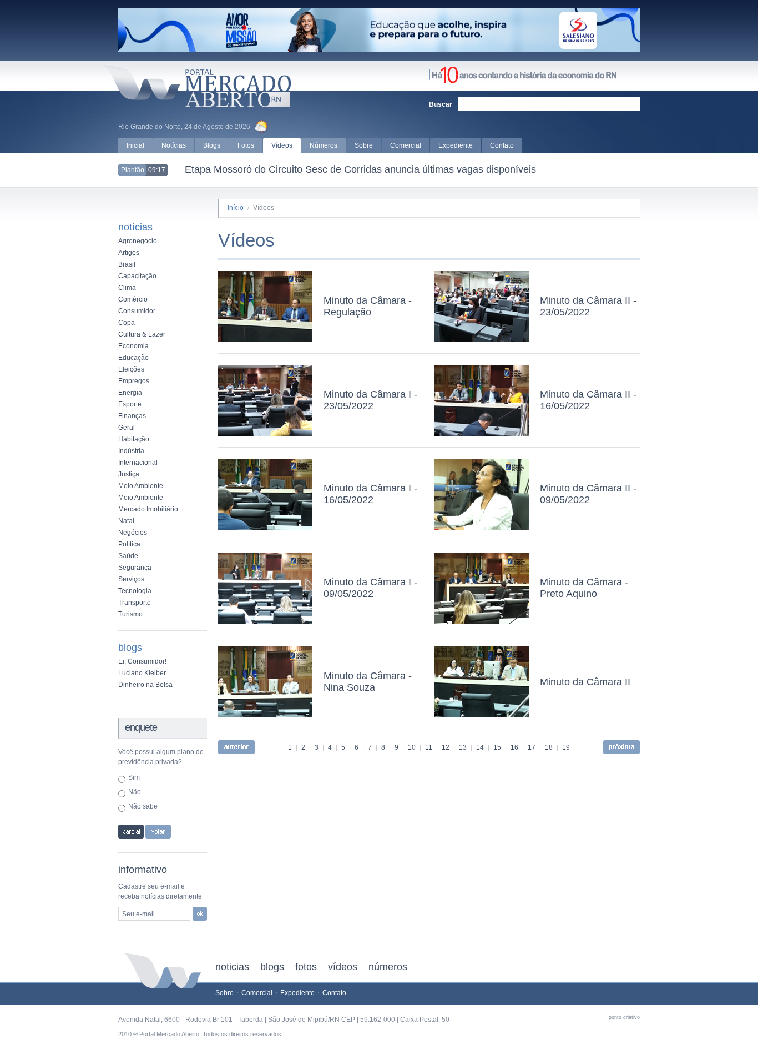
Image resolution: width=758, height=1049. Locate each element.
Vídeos (281, 145)
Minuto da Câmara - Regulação (368, 306)
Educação (133, 358)
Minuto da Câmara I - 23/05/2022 (370, 400)
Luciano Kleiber (142, 673)
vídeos (342, 967)
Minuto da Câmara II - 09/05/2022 (588, 494)
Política (129, 544)
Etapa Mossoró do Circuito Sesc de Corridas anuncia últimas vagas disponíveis (360, 169)
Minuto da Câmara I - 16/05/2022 (370, 494)
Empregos (133, 381)
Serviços (131, 579)
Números (323, 145)
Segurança (134, 567)
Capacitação (137, 276)
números (387, 967)
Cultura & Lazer (141, 334)
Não (134, 792)
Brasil (126, 264)
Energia (130, 392)
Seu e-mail (138, 914)
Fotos (245, 145)
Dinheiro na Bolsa (145, 685)
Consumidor (136, 311)
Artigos (128, 253)
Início (236, 208)
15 (497, 747)
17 (531, 747)
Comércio (133, 299)
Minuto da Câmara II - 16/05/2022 (588, 400)
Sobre (364, 145)
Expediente (455, 145)
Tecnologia (134, 591)
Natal (126, 521)
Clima (127, 288)
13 (463, 747)
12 (445, 747)
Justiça (128, 474)
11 (428, 747)
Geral (126, 427)
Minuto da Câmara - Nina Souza (368, 681)
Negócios (132, 532)
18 (549, 747)
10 (412, 747)
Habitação (133, 439)
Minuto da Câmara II (585, 681)
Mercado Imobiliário (148, 509)
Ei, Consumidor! (142, 661)
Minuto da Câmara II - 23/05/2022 (588, 306)
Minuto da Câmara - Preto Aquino (584, 587)
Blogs (211, 145)
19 (566, 747)
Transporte (134, 602)
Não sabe (143, 806)
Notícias (173, 145)
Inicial (135, 145)
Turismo (130, 614)
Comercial (405, 145)
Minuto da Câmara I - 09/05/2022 (370, 587)
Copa (126, 323)
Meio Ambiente (140, 486)
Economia (133, 346)
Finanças (132, 416)
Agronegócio (137, 241)
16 (514, 747)
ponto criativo (624, 1017)
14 (480, 747)
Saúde (128, 556)
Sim (134, 777)
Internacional (138, 462)
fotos (306, 967)
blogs (272, 967)
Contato (502, 145)
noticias (232, 967)
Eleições (131, 369)
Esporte (130, 404)
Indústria (131, 451)
